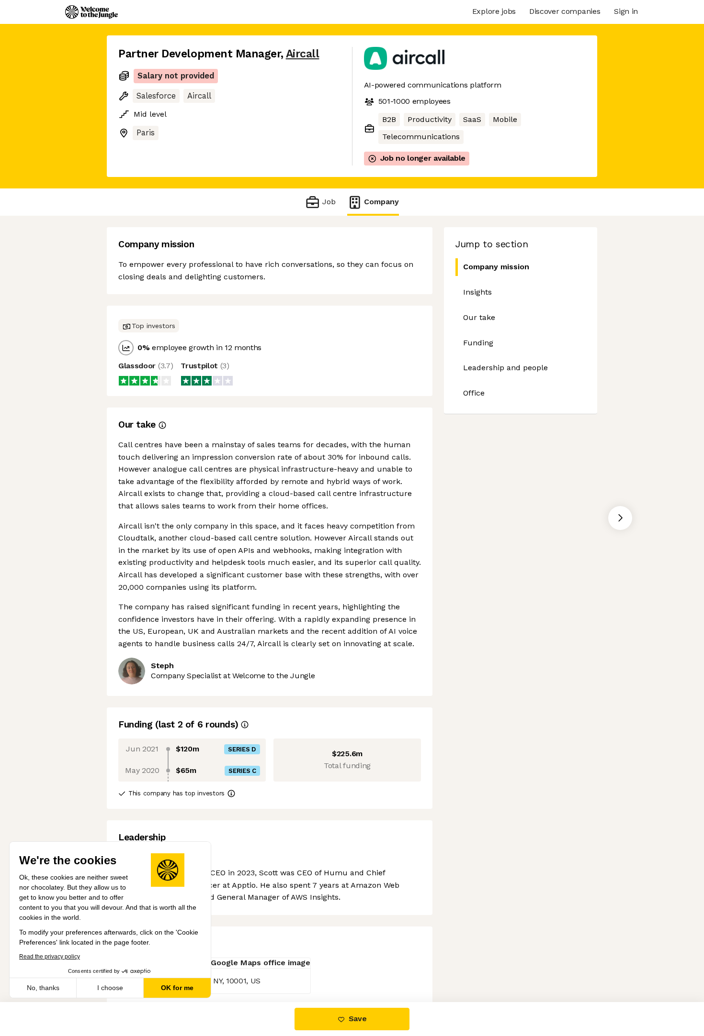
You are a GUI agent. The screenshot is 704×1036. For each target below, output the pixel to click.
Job (328, 201)
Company (381, 201)
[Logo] (91, 12)
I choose (110, 988)
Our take (479, 317)
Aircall (302, 53)
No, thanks (43, 988)
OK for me (177, 988)
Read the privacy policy (49, 956)
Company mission (496, 266)
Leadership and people (505, 367)
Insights (477, 292)
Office (474, 392)
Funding (478, 342)
